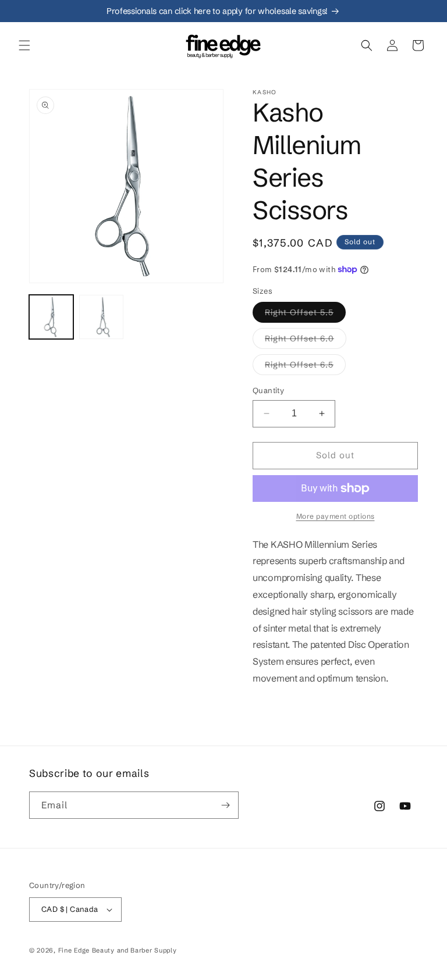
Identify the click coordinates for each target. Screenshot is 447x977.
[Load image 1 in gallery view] (51, 317)
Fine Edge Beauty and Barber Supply (117, 950)
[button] (24, 45)
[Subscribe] (225, 805)
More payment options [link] (335, 516)
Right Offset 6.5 (305, 367)
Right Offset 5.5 (305, 314)
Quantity (268, 390)
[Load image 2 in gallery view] (101, 317)
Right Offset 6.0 (305, 341)
